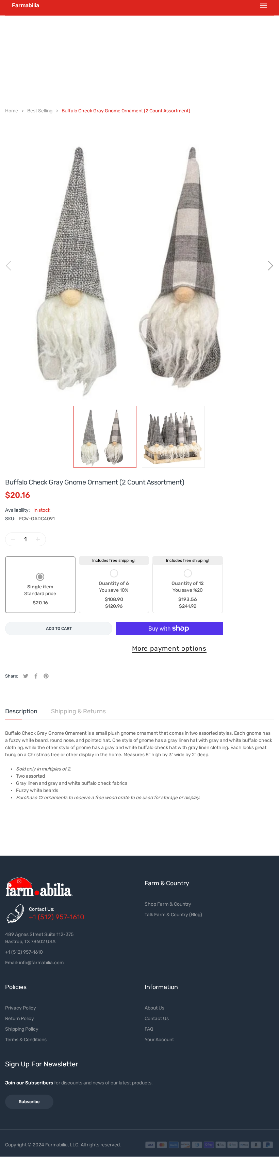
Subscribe (29, 1101)
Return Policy (19, 1018)
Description (21, 711)
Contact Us (157, 1018)
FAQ (149, 1029)
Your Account (159, 1040)
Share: (11, 676)
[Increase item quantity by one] (38, 539)
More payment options (169, 648)
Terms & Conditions (26, 1040)
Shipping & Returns (78, 711)
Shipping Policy (21, 1029)
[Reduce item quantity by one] (13, 539)
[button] (40, 589)
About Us (154, 1008)
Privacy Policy (20, 1008)
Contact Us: (41, 909)
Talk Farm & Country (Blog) (173, 915)
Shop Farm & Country (168, 904)
